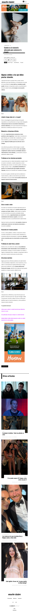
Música (25, 579)
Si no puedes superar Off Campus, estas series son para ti (17, 479)
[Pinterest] (11, 60)
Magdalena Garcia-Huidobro (9, 436)
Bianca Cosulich (11, 57)
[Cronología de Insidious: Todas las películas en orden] (14, 407)
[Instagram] (16, 602)
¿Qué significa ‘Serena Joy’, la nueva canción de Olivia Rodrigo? (16, 582)
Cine (3, 431)
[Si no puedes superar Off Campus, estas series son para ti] (14, 459)
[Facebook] (5, 60)
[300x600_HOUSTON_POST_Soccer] (14, 363)
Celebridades (5, 534)
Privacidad (10, 598)
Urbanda (14, 610)
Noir (14, 608)
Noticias (15, 598)
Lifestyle (6, 45)
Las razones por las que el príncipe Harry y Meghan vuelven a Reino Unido (12, 537)
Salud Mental (16, 62)
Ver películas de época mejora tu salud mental (12, 314)
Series (25, 476)
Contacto (19, 598)
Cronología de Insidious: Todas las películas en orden (13, 433)
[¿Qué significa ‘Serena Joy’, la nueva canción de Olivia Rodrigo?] (14, 562)
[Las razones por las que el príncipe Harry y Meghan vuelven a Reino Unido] (14, 510)
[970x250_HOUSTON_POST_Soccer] (14, 10)
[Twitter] (8, 60)
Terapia (21, 62)
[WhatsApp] (14, 60)
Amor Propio (10, 62)
